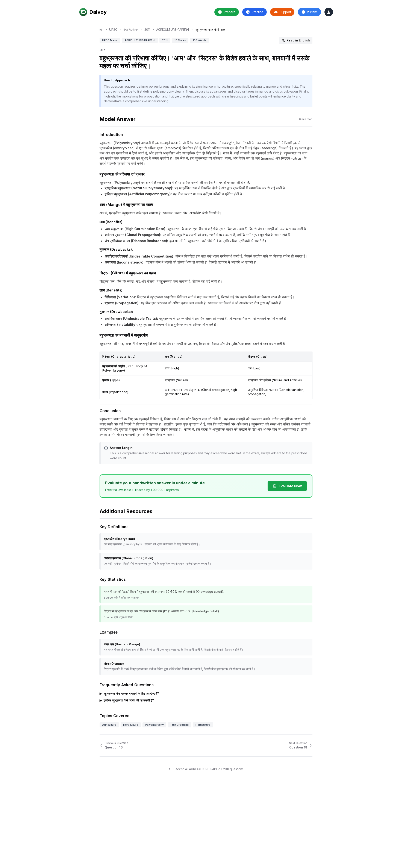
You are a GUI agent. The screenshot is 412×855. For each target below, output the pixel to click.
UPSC (113, 29)
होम (101, 29)
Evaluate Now (290, 486)
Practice (257, 12)
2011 (147, 29)
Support (285, 12)
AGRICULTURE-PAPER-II (172, 29)
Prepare (229, 12)
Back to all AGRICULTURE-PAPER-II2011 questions (209, 769)
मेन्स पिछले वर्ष (130, 29)
